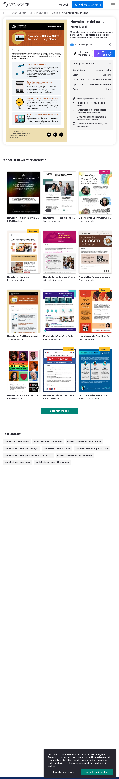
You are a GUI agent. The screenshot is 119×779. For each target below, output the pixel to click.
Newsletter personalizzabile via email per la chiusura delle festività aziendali (95, 277)
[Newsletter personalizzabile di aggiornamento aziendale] (59, 193)
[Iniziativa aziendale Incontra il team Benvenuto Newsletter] (95, 370)
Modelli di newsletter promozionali (92, 448)
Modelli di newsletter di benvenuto (52, 462)
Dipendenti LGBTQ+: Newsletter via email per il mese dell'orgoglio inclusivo (95, 218)
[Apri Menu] (113, 4)
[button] (81, 53)
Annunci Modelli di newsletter (48, 441)
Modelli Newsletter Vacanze (57, 448)
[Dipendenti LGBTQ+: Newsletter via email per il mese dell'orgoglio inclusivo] (95, 193)
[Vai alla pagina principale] (16, 4)
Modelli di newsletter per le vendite (84, 441)
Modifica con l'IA (107, 53)
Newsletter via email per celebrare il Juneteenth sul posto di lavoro (95, 336)
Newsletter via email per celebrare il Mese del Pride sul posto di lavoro (23, 395)
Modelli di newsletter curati (17, 462)
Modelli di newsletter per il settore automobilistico (28, 455)
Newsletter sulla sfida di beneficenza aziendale (59, 277)
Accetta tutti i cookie (96, 772)
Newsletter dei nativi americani (23, 336)
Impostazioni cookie (63, 772)
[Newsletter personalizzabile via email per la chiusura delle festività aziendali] (95, 252)
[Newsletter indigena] (23, 252)
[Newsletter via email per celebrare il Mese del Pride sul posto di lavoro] (23, 370)
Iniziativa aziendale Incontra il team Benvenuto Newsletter (95, 395)
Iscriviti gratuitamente (87, 4)
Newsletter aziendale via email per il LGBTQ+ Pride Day (23, 218)
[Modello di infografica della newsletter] (59, 311)
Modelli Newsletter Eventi (17, 441)
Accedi (63, 4)
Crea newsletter (19, 13)
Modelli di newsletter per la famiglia (21, 448)
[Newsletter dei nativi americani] (23, 311)
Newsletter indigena (18, 277)
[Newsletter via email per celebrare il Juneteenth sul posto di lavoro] (95, 311)
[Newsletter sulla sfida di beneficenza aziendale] (59, 252)
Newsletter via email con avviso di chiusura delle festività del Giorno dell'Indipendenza (59, 395)
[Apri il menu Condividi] (110, 45)
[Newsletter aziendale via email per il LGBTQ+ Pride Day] (23, 193)
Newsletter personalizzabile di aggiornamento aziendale (59, 218)
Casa (5, 13)
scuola (55, 13)
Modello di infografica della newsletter (59, 336)
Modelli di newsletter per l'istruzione (74, 455)
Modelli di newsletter (39, 13)
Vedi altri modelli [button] (59, 410)
